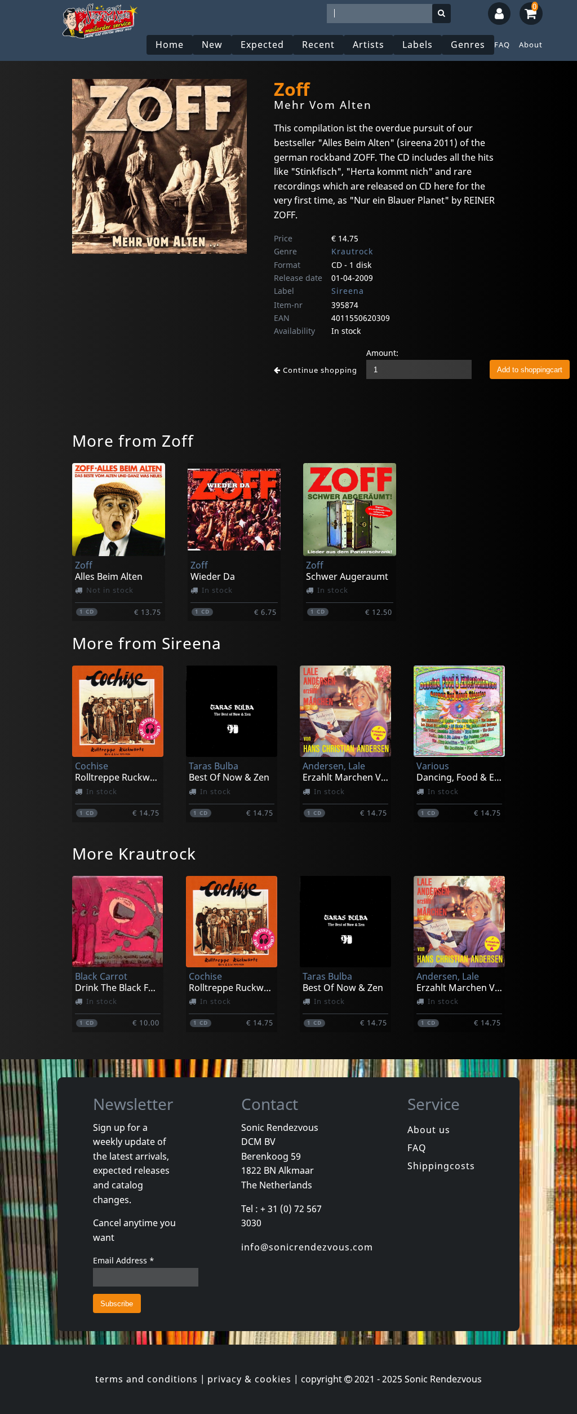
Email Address (123, 1260)
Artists (368, 44)
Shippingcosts (441, 1166)
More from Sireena (146, 643)
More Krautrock (134, 853)
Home (170, 44)
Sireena (347, 290)
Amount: (382, 352)
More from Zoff (133, 440)
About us (428, 1130)
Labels (417, 44)
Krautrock (352, 251)
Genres (468, 44)
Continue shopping (319, 370)
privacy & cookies (249, 1379)
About (531, 44)
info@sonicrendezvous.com (307, 1247)
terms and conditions (146, 1379)
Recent (318, 44)
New (212, 44)
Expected (262, 44)
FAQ (502, 44)
